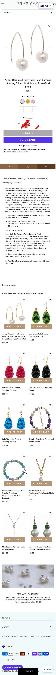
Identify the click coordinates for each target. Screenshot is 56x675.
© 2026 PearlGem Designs (12, 671)
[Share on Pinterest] (46, 166)
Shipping (17, 183)
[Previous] (6, 48)
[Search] (51, 12)
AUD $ (7, 646)
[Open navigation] (7, 4)
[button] (28, 671)
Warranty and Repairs (26, 179)
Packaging (7, 183)
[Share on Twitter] (27, 166)
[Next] (49, 48)
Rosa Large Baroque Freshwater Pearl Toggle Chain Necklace (41, 493)
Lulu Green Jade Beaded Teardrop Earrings (38, 335)
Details (6, 179)
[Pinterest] (13, 660)
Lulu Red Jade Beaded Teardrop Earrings (11, 389)
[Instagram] (8, 660)
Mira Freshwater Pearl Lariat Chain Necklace (13, 548)
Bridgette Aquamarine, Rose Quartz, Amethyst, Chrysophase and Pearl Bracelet (13, 494)
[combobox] (28, 12)
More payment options (28, 146)
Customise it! (41, 179)
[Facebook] (4, 660)
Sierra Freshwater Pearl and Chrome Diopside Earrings (40, 548)
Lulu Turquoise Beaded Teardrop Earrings (11, 440)
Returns (13, 179)
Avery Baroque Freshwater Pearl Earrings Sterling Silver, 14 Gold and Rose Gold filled (14, 336)
